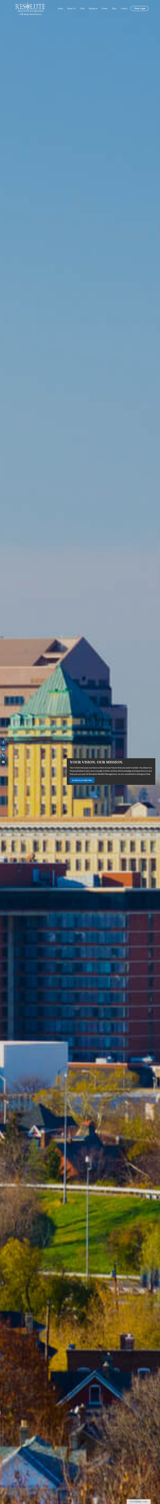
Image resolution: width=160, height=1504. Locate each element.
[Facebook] (3, 742)
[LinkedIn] (3, 748)
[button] (60, 8)
